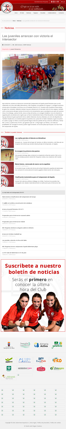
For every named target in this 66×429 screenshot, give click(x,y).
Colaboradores (52, 13)
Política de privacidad (43, 422)
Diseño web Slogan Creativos (33, 426)
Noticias (28, 13)
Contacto (61, 13)
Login (63, 1)
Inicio (16, 13)
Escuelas (42, 13)
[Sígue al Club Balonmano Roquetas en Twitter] (54, 2)
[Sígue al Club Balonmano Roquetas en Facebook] (52, 2)
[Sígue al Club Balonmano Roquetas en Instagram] (56, 2)
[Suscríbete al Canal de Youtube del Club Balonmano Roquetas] (58, 2)
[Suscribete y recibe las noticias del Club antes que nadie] (33, 295)
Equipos (36, 13)
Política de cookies (55, 422)
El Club (22, 13)
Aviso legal (33, 422)
